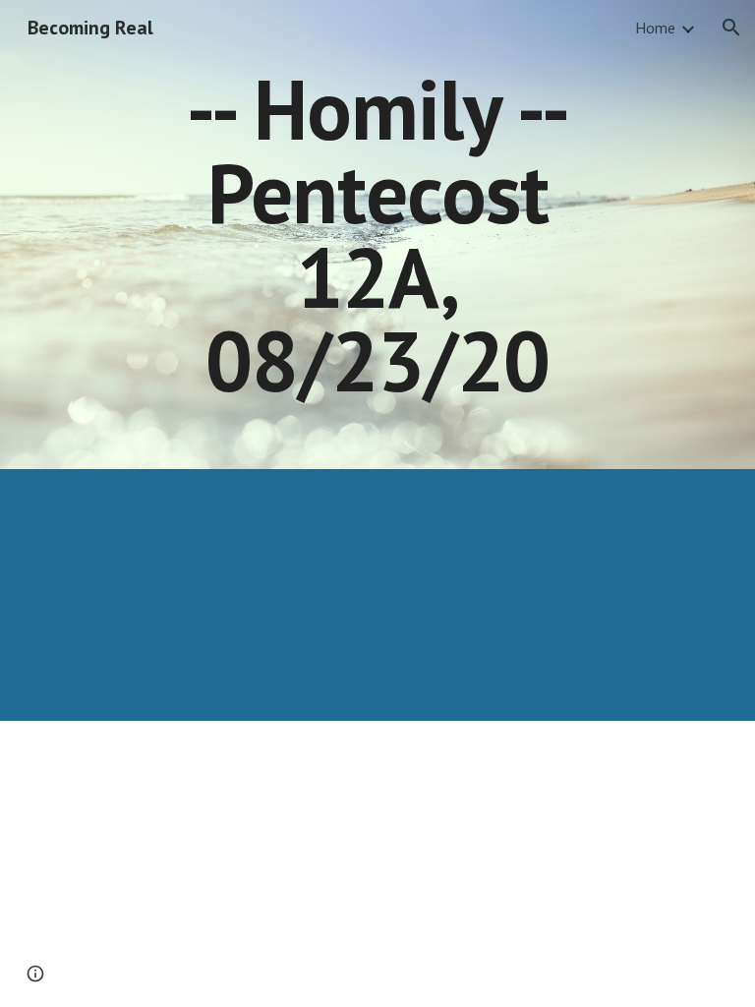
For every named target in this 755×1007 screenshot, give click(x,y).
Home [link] (655, 27)
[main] (377, 234)
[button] (731, 27)
